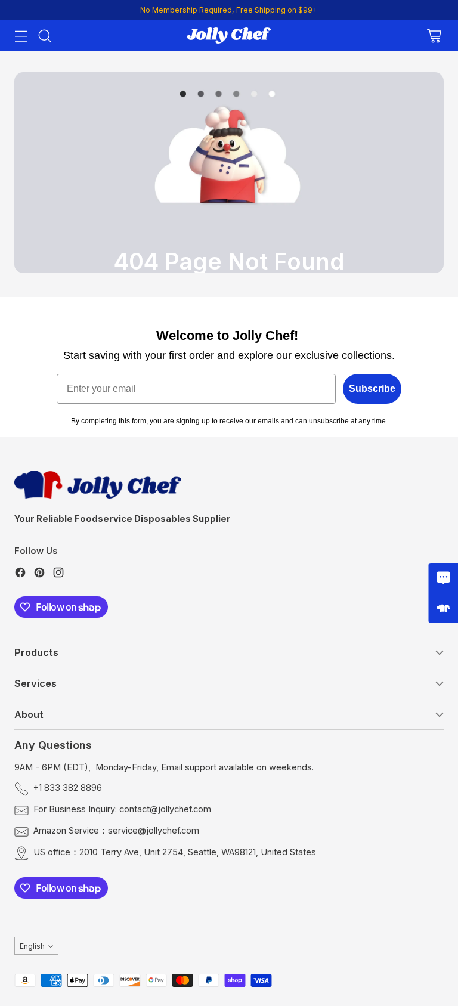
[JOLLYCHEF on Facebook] (20, 574)
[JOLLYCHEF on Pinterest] (39, 574)
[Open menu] (20, 35)
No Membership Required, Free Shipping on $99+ (229, 9)
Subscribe (372, 388)
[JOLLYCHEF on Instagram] (58, 574)
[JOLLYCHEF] (229, 35)
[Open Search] (44, 35)
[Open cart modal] (434, 35)
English (32, 946)
